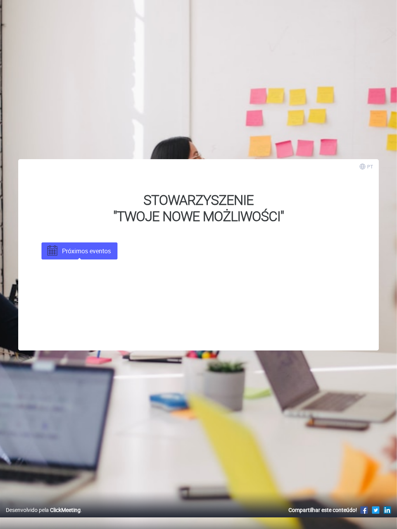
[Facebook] (364, 510)
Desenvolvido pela (43, 510)
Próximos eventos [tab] (86, 251)
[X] (376, 510)
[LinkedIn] (387, 510)
